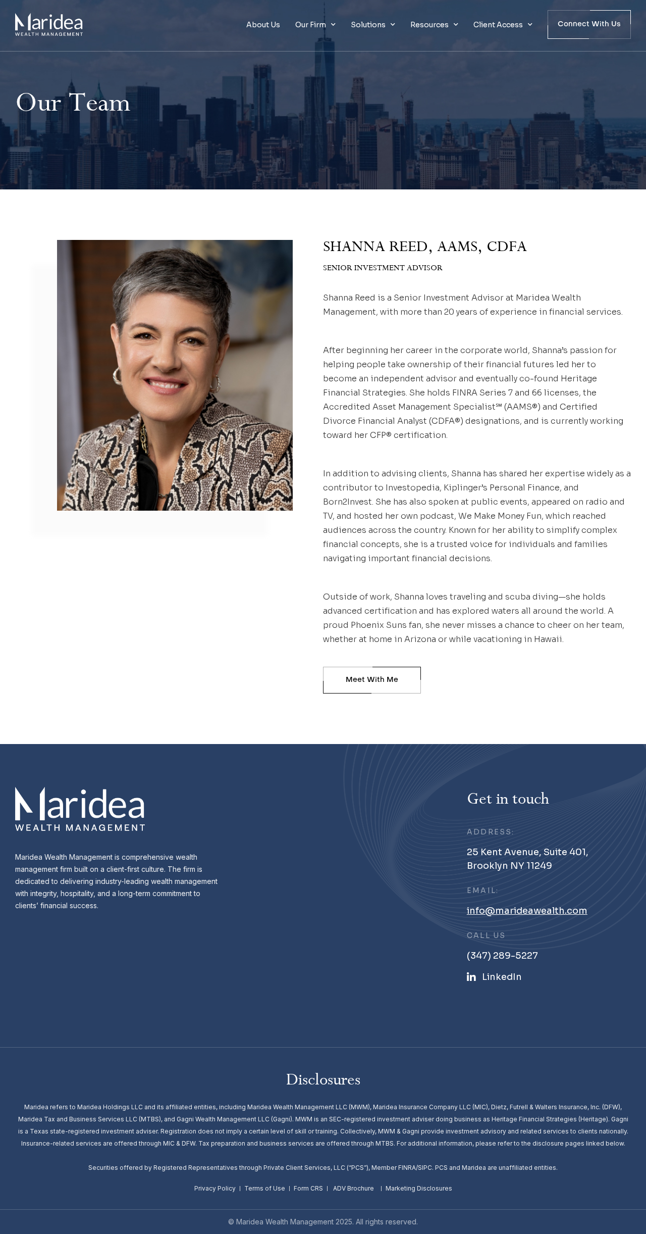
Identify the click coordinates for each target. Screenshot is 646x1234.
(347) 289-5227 (502, 955)
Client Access (498, 24)
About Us (263, 24)
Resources (429, 24)
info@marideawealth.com (527, 910)
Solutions (368, 24)
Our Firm (310, 24)
